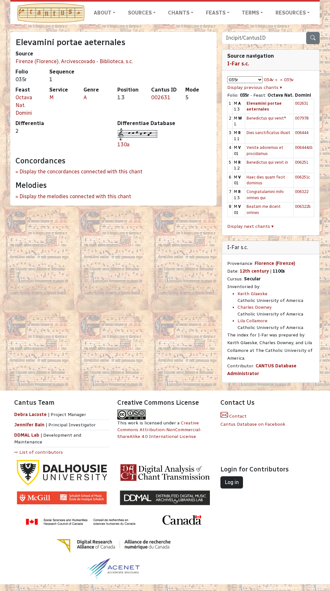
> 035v (287, 79)
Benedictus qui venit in (267, 162)
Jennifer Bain (30, 425)
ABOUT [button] (103, 13)
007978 (301, 118)
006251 (301, 162)
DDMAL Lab (26, 435)
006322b (303, 206)
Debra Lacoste (30, 414)
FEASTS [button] (216, 13)
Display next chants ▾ (250, 226)
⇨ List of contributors (38, 452)
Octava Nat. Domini (23, 105)
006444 (301, 132)
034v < (270, 79)
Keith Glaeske (252, 293)
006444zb (304, 147)
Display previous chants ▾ (254, 87)
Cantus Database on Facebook (252, 424)
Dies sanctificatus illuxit (268, 132)
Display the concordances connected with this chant (80, 172)
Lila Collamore (252, 321)
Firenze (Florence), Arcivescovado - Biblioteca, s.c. (74, 61)
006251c (302, 177)
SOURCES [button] (140, 13)
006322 (301, 191)
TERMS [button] (250, 13)
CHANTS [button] (178, 13)
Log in (232, 482)
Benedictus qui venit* (266, 118)
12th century (254, 271)
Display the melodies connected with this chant (75, 196)
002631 (160, 97)
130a (123, 144)
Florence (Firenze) (275, 263)
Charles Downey (255, 307)
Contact (237, 416)
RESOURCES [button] (291, 13)
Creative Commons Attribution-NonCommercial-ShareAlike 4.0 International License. (159, 429)
